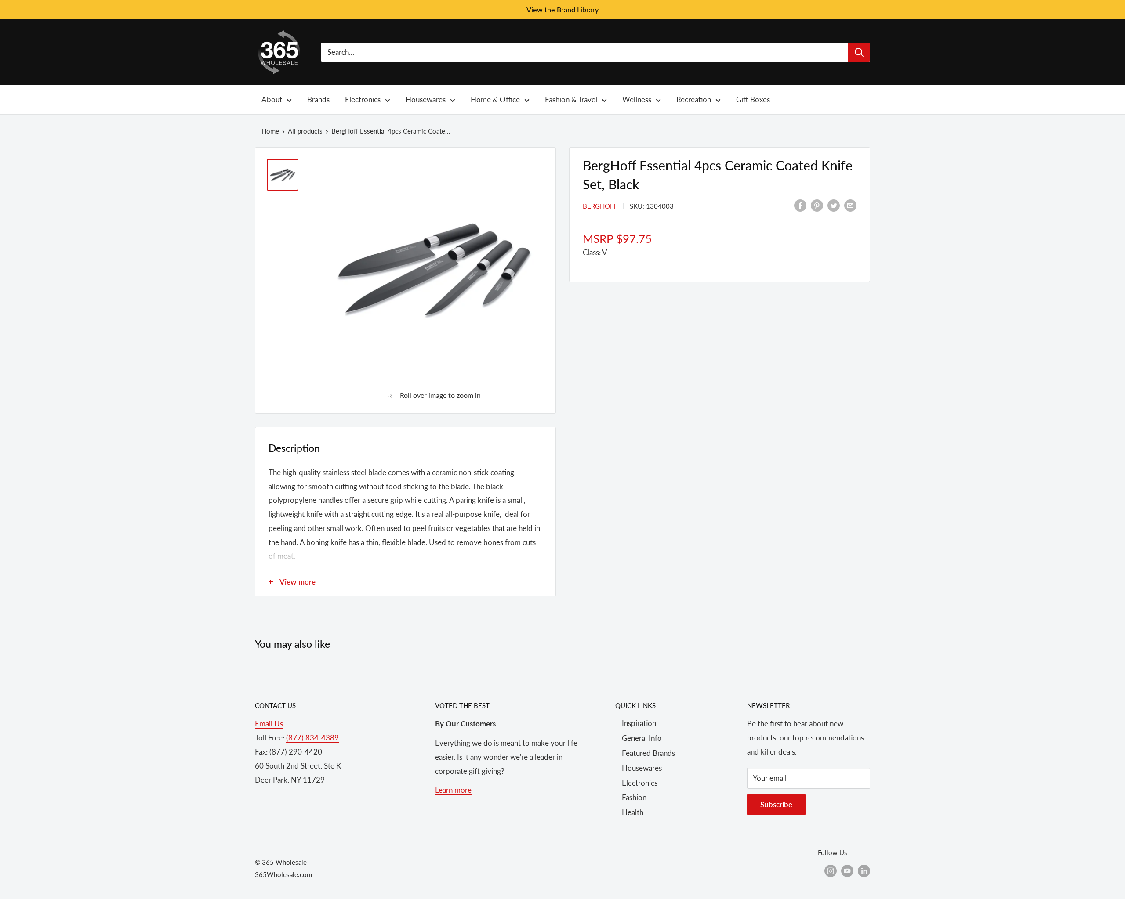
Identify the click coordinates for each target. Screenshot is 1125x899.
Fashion (634, 797)
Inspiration (639, 723)
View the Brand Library (562, 9)
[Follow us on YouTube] (847, 870)
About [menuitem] (271, 99)
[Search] (859, 52)
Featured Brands (648, 753)
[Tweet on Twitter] (833, 205)
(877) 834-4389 (312, 737)
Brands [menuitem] (318, 99)
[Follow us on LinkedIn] (864, 870)
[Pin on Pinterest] (817, 205)
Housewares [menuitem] (426, 99)
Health (632, 812)
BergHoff (600, 206)
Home (270, 131)
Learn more (453, 789)
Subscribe (776, 804)
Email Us (269, 723)
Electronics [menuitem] (363, 99)
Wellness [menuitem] (636, 99)
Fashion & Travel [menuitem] (571, 99)
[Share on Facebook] (800, 205)
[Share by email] (850, 205)
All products (305, 131)
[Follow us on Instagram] (830, 870)
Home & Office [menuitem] (495, 99)
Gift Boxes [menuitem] (753, 99)
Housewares (642, 768)
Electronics (639, 782)
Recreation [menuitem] (693, 99)
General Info (642, 738)
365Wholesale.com (283, 874)
